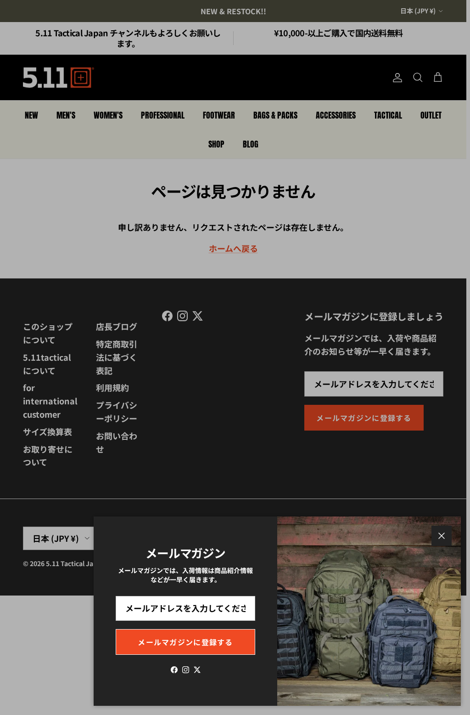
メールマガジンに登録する (185, 641)
